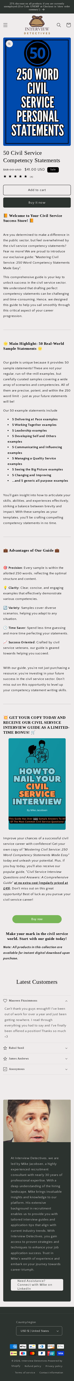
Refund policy (33, 1366)
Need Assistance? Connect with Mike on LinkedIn (34, 1284)
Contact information (51, 1372)
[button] (5, 25)
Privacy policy (54, 1366)
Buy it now (37, 202)
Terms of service (25, 1372)
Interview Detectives (34, 1360)
